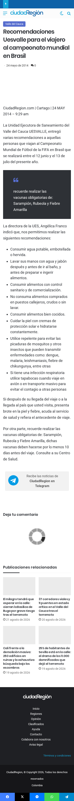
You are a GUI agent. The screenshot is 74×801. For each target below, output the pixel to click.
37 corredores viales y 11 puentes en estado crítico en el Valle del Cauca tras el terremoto (54, 607)
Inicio (36, 708)
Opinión (36, 719)
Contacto (36, 734)
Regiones (36, 713)
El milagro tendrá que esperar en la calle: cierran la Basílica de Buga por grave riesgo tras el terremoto (19, 607)
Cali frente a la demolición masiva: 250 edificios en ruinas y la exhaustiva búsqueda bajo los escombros (19, 658)
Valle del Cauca (14, 23)
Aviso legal (36, 744)
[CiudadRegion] (26, 13)
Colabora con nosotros (36, 739)
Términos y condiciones (57, 755)
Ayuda (36, 729)
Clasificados (36, 724)
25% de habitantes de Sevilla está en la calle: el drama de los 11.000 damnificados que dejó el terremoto (55, 656)
